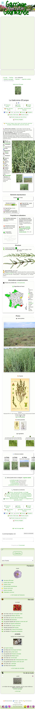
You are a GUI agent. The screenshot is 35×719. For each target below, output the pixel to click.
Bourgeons (29, 112)
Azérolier (13, 663)
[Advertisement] (7, 43)
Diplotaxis (14, 619)
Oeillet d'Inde (7, 584)
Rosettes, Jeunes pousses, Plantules (25, 109)
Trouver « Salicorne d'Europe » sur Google (19, 492)
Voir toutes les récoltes (18, 668)
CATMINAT (30, 303)
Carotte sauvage (17, 689)
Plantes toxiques (24, 114)
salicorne (25, 123)
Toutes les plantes (8, 105)
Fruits (11, 112)
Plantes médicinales (13, 114)
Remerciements (8, 700)
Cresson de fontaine (17, 629)
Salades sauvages (28, 105)
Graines (17, 112)
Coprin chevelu (9, 648)
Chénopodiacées (7, 143)
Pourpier (16, 627)
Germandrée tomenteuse (10, 586)
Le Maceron (12, 481)
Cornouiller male (18, 613)
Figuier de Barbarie (15, 623)
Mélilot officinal (16, 615)
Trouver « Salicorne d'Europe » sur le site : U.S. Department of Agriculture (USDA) (19, 499)
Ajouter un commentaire (28, 533)
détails (6, 151)
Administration (28, 700)
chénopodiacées (15, 124)
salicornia (30, 123)
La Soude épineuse (15, 483)
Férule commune (8, 588)
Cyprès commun (15, 625)
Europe (12, 123)
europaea (9, 124)
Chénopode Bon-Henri (21, 659)
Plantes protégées (19, 119)
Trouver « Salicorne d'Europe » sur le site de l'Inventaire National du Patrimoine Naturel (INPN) (19, 497)
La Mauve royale (14, 482)
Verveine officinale (8, 580)
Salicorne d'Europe (18, 84)
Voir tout (18, 691)
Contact (16, 700)
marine (18, 123)
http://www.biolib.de (20, 417)
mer (22, 123)
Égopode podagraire (16, 631)
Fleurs (6, 112)
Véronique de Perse (16, 649)
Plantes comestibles (18, 105)
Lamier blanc (14, 652)
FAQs (21, 700)
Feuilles (23, 112)
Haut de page (18, 528)
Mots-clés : (7, 123)
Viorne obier (13, 657)
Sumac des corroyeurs (16, 617)
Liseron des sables (9, 582)
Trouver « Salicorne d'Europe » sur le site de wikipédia (19, 493)
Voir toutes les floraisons (18, 595)
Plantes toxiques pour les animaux (18, 117)
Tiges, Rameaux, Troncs (9, 109)
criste (15, 123)
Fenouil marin (10, 273)
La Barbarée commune (13, 485)
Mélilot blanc (15, 655)
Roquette (13, 665)
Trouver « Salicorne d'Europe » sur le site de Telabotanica (19, 494)
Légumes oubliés (27, 477)
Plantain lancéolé (16, 653)
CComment (22, 545)
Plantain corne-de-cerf (21, 621)
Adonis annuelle (8, 590)
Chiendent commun (9, 592)
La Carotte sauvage (14, 480)
